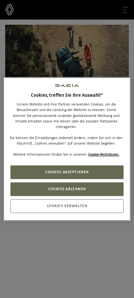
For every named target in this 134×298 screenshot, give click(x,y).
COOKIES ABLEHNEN (67, 189)
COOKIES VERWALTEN (67, 205)
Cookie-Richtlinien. (103, 154)
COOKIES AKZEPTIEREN (67, 172)
